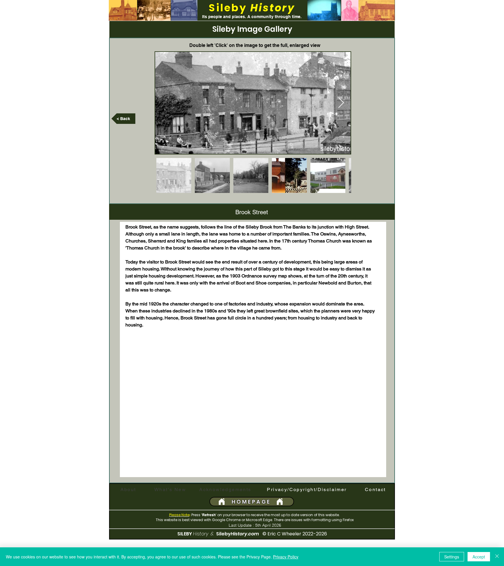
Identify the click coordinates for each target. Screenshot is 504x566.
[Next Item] (341, 103)
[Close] (497, 556)
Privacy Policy (285, 557)
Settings (451, 557)
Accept (479, 557)
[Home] (222, 501)
